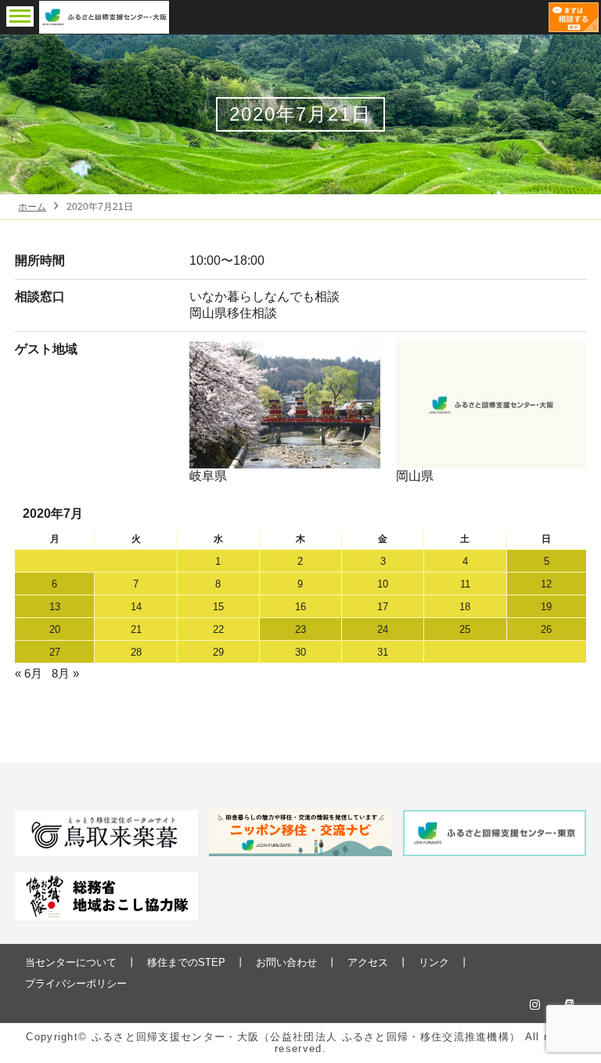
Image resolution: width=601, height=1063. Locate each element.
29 (218, 652)
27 (54, 652)
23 (300, 629)
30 (300, 652)
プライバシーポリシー (76, 983)
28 (136, 652)
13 (54, 607)
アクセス (367, 962)
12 (546, 584)
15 (218, 607)
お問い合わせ (286, 962)
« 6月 (28, 673)
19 (546, 607)
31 (382, 652)
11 (465, 584)
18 (464, 607)
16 (300, 607)
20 (54, 629)
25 (464, 629)
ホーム (32, 206)
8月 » (65, 673)
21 (136, 629)
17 (382, 607)
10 (382, 584)
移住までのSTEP (186, 962)
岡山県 (415, 476)
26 (546, 629)
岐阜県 (208, 476)
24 (382, 629)
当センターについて (71, 962)
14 (136, 607)
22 (218, 629)
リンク (434, 962)
